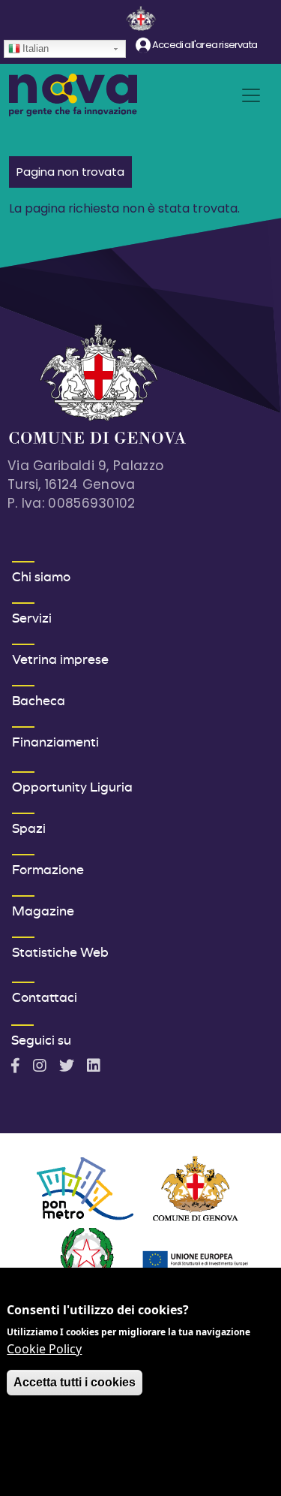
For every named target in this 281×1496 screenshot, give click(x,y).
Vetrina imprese (60, 659)
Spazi (29, 828)
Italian (35, 48)
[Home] (73, 95)
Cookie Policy (44, 1349)
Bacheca (38, 700)
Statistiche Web (60, 952)
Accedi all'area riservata (204, 45)
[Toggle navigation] (251, 95)
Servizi (32, 618)
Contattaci (44, 997)
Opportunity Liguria (72, 787)
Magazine (43, 910)
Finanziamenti (55, 742)
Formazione (48, 869)
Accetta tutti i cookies (74, 1382)
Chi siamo (41, 576)
